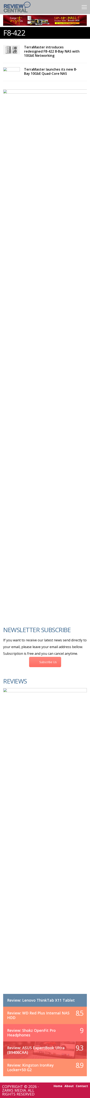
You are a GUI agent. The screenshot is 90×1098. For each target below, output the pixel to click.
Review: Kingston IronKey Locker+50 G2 (30, 1067)
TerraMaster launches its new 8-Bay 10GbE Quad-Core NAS (50, 71)
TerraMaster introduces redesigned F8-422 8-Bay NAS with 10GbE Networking (52, 51)
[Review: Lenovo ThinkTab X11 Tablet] (45, 845)
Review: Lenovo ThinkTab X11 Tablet (41, 1000)
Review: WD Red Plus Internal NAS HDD (38, 1015)
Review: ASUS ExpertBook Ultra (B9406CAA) (36, 1050)
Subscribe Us (48, 662)
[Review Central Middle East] (17, 13)
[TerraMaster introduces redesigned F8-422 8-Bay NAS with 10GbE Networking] (11, 49)
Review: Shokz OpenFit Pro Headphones (31, 1032)
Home (58, 1086)
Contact (82, 1086)
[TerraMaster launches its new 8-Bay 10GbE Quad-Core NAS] (11, 71)
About (69, 1086)
